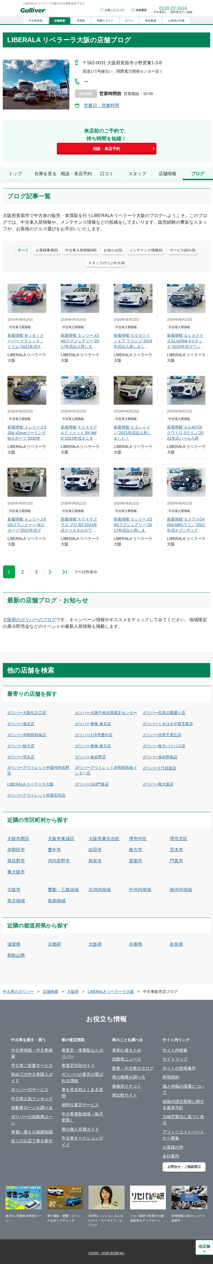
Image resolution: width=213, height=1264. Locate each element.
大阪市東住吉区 (104, 838)
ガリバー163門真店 (92, 784)
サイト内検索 (175, 1050)
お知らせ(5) (113, 250)
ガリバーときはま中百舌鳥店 (168, 724)
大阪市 (14, 889)
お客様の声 (173, 1147)
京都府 (54, 944)
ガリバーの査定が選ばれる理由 (82, 1077)
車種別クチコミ (126, 1086)
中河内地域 (140, 889)
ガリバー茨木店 (20, 757)
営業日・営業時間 (101, 105)
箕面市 (135, 860)
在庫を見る (45, 173)
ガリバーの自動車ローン (32, 1119)
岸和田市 (16, 849)
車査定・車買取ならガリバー (82, 1053)
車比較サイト (124, 1095)
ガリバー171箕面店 (159, 768)
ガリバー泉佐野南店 (160, 757)
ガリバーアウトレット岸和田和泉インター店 (106, 770)
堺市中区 (138, 838)
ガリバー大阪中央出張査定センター (106, 712)
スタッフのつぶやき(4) (106, 263)
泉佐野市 (16, 860)
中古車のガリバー (18, 991)
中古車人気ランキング (32, 1098)
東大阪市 (16, 872)
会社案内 (171, 1156)
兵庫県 (135, 944)
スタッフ (137, 173)
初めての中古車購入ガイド (32, 1077)
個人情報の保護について (183, 1089)
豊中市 (54, 849)
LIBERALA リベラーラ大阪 (30, 784)
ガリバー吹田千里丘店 (162, 735)
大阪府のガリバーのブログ (29, 619)
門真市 (176, 860)
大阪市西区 (18, 838)
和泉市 (95, 860)
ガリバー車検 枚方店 (93, 746)
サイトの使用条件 (179, 1068)
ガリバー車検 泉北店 (93, 724)
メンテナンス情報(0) (146, 250)
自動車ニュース (126, 1059)
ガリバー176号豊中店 (94, 735)
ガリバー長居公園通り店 (164, 712)
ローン (129, 20)
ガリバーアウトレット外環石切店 (36, 795)
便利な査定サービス (80, 1104)
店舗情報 (167, 173)
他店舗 (204, 1246)
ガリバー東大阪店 (158, 784)
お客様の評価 (176, 20)
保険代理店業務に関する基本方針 (183, 1104)
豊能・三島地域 (63, 889)
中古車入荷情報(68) (81, 250)
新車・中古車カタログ (133, 1068)
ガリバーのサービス (30, 1089)
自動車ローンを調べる (32, 1107)
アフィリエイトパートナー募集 (183, 1135)
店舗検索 (50, 991)
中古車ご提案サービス (32, 1065)
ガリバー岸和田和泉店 (26, 735)
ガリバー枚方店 (20, 746)
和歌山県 (16, 955)
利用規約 (171, 1077)
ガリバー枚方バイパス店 (164, 746)
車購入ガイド (105, 20)
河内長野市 (59, 860)
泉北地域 (16, 900)
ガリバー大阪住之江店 (26, 712)
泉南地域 (56, 900)
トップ (15, 173)
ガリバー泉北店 (20, 724)
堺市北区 (178, 838)
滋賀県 (14, 944)
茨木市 (176, 849)
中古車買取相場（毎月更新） (82, 1117)
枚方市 (135, 849)
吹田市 (95, 849)
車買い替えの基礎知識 (32, 1132)
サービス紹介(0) (183, 250)
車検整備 (150, 20)
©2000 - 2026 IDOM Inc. (106, 1253)
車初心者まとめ (126, 1050)
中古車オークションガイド (82, 1141)
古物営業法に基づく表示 (183, 1119)
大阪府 (95, 944)
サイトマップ (175, 1059)
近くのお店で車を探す (32, 1140)
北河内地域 (99, 889)
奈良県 (176, 944)
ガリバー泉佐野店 (90, 757)
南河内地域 (181, 889)
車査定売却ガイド (78, 1065)
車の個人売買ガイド (80, 1129)
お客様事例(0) (47, 250)
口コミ (106, 173)
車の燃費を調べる (128, 1077)
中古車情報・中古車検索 (32, 1053)
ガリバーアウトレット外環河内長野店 (38, 770)
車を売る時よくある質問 (82, 1092)
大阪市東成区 (61, 838)
